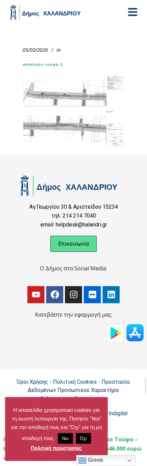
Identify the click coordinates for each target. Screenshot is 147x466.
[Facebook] (54, 294)
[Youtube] (35, 294)
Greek (94, 460)
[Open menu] (133, 12)
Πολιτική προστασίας (56, 448)
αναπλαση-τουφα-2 (42, 64)
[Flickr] (92, 294)
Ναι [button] (65, 438)
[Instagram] (73, 294)
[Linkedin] (111, 294)
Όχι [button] (83, 438)
